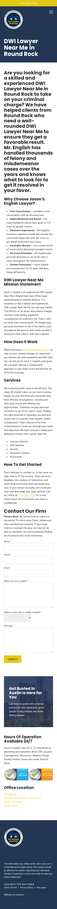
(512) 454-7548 (26, 495)
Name (7, 541)
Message (9, 625)
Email (7, 567)
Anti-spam (41, 887)
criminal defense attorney (36, 349)
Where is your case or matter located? (23, 612)
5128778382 (11, 805)
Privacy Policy (26, 887)
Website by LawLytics (14, 894)
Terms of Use (10, 887)
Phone (7, 554)
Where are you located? (16, 581)
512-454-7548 (28, 3)
